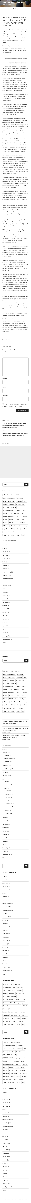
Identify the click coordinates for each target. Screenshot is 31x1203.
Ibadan (5, 513)
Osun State (14, 526)
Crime (5, 504)
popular (24, 529)
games (4, 589)
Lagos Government (8, 516)
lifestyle (4, 599)
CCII (25, 501)
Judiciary (16, 513)
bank (3, 562)
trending (4, 636)
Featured (4, 585)
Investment (5, 595)
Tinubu (18, 535)
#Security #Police (15, 495)
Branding (4, 565)
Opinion (4, 605)
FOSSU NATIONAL (8, 510)
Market (5, 519)
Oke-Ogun (22, 523)
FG (4, 507)
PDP (12, 529)
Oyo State (6, 529)
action (4, 545)
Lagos (22, 513)
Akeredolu (20, 498)
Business (19, 501)
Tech (4, 535)
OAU (16, 523)
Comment (5, 356)
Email (4, 387)
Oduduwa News (12, 2)
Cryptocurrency (6, 572)
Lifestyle (18, 516)
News (22, 519)
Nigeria (5, 523)
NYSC (11, 523)
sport (3, 622)
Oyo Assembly (23, 526)
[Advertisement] (15, 462)
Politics (8, 339)
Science (4, 612)
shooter (4, 615)
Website (5, 395)
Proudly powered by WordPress (19, 1199)
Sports (14, 532)
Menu (16, 9)
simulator (4, 619)
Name (4, 378)
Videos (4, 642)
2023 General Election (9, 498)
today (5, 801)
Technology (11, 535)
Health (23, 510)
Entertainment (20, 504)
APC (4, 501)
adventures (5, 551)
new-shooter (7, 794)
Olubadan (6, 526)
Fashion (4, 582)
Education (11, 504)
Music (17, 519)
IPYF (10, 513)
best (5, 788)
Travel (4, 632)
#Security (6, 495)
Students (21, 532)
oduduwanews (21, 15)
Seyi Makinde (7, 532)
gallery (18, 510)
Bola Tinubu (11, 501)
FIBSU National (11, 507)
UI (23, 535)
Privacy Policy (6, 1199)
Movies (11, 519)
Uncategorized (6, 639)
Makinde (25, 516)
